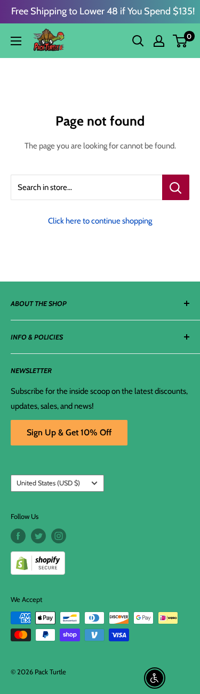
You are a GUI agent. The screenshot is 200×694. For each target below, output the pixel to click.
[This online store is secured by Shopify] (100, 559)
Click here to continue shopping (100, 221)
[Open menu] (16, 41)
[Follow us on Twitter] (38, 535)
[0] (180, 41)
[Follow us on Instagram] (58, 535)
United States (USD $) (48, 483)
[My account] (159, 41)
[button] (180, 41)
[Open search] (138, 41)
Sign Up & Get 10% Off (69, 432)
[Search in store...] (175, 187)
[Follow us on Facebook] (18, 535)
